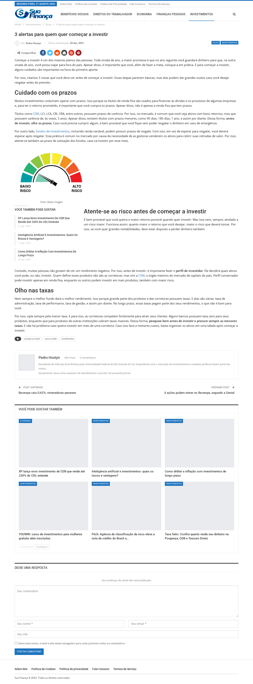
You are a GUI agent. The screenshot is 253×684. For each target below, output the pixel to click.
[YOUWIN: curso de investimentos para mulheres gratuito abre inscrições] (53, 506)
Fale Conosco (137, 4)
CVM (141, 275)
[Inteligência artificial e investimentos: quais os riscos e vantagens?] (126, 443)
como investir (51, 339)
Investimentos (201, 14)
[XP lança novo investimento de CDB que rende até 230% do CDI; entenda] (53, 443)
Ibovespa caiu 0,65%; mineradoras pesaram (47, 393)
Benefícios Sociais (75, 14)
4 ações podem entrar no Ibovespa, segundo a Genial (199, 393)
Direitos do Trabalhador (112, 14)
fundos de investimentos (53, 131)
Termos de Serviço (159, 4)
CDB (36, 114)
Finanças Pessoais (171, 14)
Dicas (216, 42)
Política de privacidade (113, 4)
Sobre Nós (66, 4)
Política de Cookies (86, 4)
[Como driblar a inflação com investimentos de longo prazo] (199, 443)
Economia (144, 14)
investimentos (67, 339)
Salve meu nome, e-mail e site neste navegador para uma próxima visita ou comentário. (72, 643)
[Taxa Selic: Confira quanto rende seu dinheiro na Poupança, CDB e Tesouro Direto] (199, 506)
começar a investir (32, 339)
